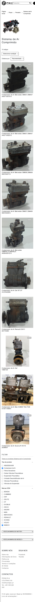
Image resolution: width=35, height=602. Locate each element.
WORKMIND (27, 594)
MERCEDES (8, 515)
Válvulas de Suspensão (11, 483)
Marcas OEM (6, 488)
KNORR (6, 510)
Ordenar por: (6, 58)
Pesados (18, 12)
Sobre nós (5, 554)
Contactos (5, 568)
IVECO (6, 507)
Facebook (22, 554)
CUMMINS (7, 494)
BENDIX (7, 492)
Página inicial (4, 12)
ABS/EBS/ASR (9, 465)
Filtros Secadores (9, 471)
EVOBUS (7, 504)
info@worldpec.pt (7, 583)
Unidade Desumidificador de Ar (14, 478)
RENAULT (7, 517)
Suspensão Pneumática (11, 476)
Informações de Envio (9, 557)
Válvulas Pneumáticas (11, 481)
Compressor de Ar (10, 468)
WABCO (6, 525)
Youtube (21, 557)
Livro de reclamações (9, 596)
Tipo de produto (7, 462)
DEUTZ (6, 499)
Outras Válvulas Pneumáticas (13, 473)
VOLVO (6, 522)
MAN (5, 512)
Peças (10, 12)
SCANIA (7, 520)
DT (5, 502)
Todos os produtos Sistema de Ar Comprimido (16, 459)
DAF (5, 497)
